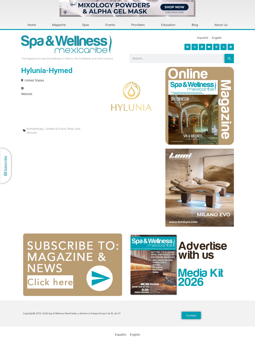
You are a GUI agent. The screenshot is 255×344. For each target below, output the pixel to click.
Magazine (59, 25)
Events (110, 25)
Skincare (32, 132)
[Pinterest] (231, 47)
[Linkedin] (202, 47)
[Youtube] (209, 47)
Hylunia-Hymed (47, 70)
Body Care (74, 128)
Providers (138, 25)
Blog (195, 25)
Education (168, 25)
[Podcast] (216, 47)
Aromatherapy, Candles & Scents (46, 128)
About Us (221, 25)
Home (31, 25)
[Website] (22, 88)
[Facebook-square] (187, 47)
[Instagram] (195, 47)
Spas (85, 25)
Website (26, 94)
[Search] (229, 58)
